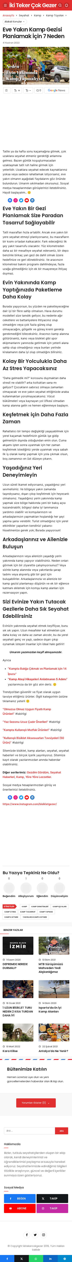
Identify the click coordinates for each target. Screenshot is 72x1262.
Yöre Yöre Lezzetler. (39, 777)
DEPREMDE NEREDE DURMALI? (15, 966)
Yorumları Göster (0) (34, 1103)
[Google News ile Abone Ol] (56, 90)
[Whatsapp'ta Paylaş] (36, 1258)
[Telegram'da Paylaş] (65, 1258)
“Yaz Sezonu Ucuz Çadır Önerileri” (25, 722)
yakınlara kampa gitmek (35, 917)
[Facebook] (26, 1235)
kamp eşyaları (60, 906)
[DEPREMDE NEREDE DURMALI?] (18, 946)
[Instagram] (43, 1235)
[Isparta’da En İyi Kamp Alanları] (54, 989)
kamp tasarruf (27, 912)
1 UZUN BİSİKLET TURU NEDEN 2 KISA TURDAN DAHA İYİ (18, 1011)
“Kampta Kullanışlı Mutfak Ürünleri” (26, 730)
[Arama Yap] (60, 5)
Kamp (20, 777)
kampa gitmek (11, 917)
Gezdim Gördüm (38, 772)
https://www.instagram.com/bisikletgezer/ (30, 804)
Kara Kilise (10, 1051)
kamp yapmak (46, 912)
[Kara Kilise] (18, 1032)
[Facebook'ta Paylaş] (7, 1258)
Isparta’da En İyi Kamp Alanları (50, 1010)
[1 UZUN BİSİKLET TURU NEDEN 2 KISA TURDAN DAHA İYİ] (18, 989)
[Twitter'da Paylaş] (21, 1258)
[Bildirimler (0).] (66, 5)
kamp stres (10, 912)
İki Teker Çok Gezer (32, 5)
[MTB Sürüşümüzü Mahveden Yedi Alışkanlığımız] (54, 946)
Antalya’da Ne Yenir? (53, 1051)
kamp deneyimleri (39, 906)
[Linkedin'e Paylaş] (50, 1258)
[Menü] (5, 5)
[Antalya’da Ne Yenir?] (54, 1032)
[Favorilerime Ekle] (6, 90)
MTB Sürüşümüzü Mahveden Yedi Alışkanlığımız (51, 968)
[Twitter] (35, 1235)
